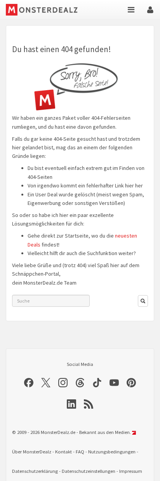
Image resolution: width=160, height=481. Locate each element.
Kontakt (63, 452)
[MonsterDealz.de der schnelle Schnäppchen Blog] (46, 10)
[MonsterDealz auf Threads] (80, 382)
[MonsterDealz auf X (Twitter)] (45, 382)
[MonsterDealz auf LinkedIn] (71, 404)
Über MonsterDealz (31, 452)
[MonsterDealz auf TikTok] (97, 382)
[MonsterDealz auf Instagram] (62, 382)
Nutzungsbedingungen (112, 452)
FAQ (80, 452)
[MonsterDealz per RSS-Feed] (88, 404)
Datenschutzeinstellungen (88, 471)
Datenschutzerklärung (35, 471)
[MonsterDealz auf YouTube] (114, 382)
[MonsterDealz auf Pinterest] (131, 382)
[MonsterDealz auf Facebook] (28, 382)
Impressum (130, 471)
